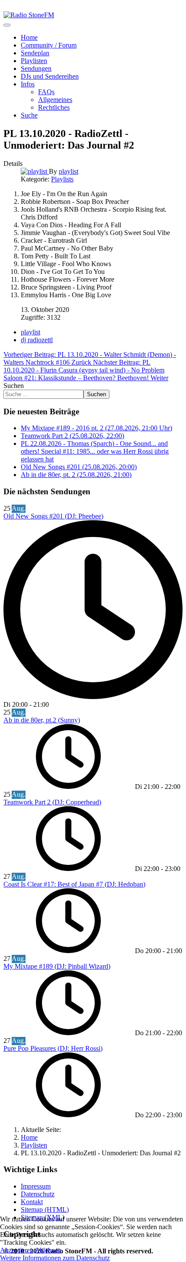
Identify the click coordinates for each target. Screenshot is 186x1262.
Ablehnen (48, 1250)
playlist (30, 332)
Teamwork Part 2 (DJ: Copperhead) (52, 802)
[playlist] (35, 171)
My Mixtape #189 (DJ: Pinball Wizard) (56, 966)
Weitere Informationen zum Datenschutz (55, 1258)
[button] (28, 84)
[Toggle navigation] (6, 25)
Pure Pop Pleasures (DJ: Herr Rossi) (53, 1048)
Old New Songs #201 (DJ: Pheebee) (53, 516)
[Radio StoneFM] (28, 15)
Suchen (13, 385)
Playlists (62, 179)
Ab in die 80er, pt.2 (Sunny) (41, 720)
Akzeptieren (16, 1250)
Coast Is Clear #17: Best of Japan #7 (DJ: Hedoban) (74, 884)
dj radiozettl (37, 339)
